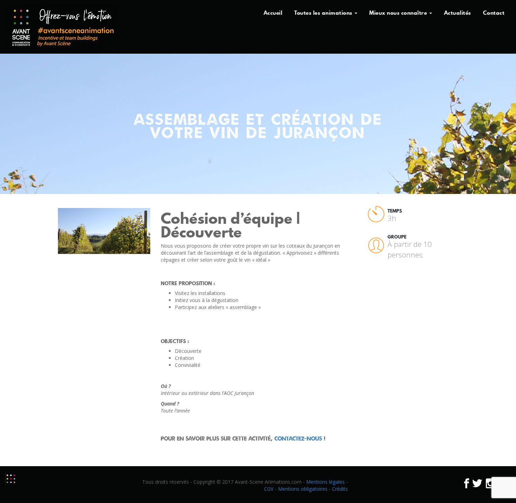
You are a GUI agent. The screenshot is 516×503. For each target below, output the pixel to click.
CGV (268, 488)
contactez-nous (298, 438)
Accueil (273, 12)
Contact (494, 12)
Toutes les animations (324, 12)
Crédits (340, 488)
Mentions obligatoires (303, 488)
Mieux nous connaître (399, 12)
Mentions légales (325, 481)
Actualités (457, 12)
